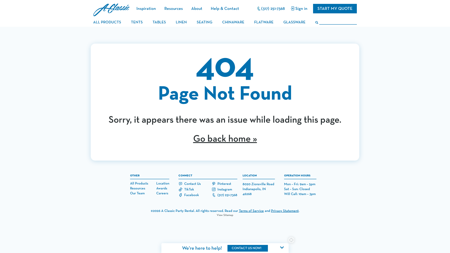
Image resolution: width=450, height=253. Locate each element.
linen (181, 22)
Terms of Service (251, 211)
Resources (173, 9)
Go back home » (225, 139)
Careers (162, 193)
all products (107, 22)
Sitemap (228, 215)
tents (137, 22)
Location (162, 183)
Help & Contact (225, 9)
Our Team (137, 193)
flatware (264, 22)
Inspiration (146, 9)
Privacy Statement (285, 211)
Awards (161, 188)
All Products (139, 183)
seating (204, 22)
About (196, 9)
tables (159, 22)
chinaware (233, 22)
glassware (294, 22)
